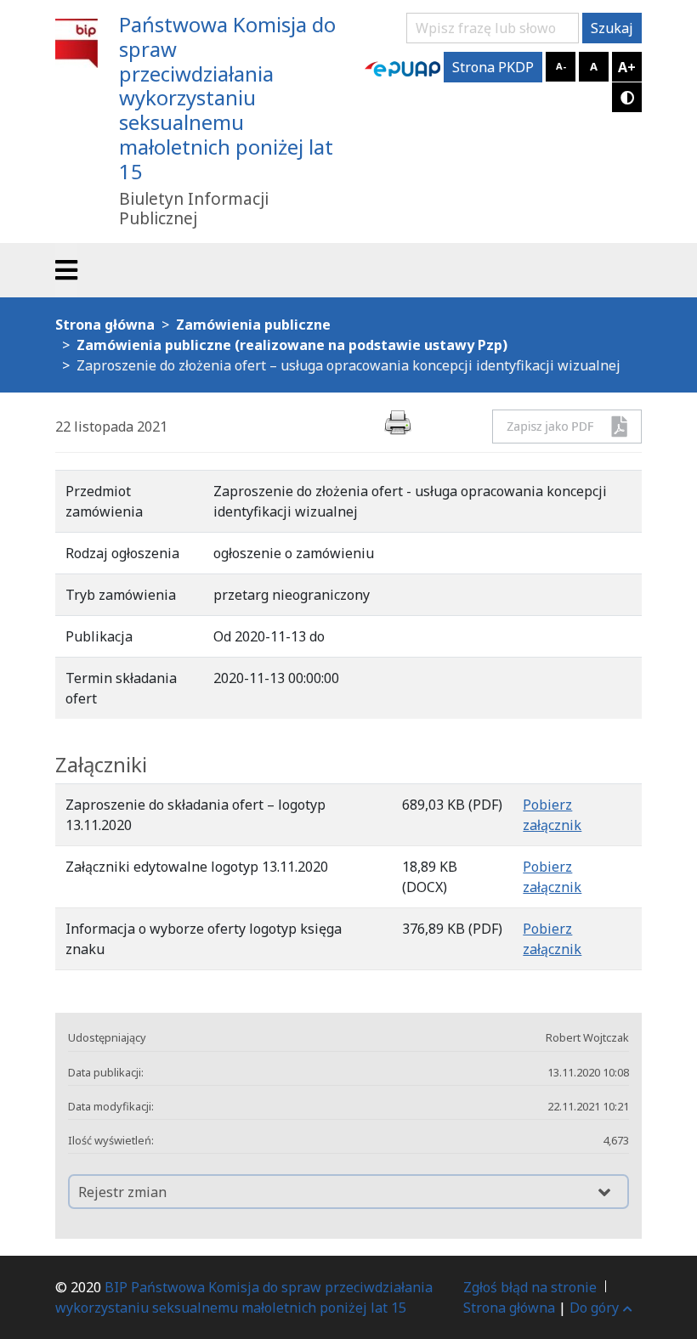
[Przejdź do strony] (402, 67)
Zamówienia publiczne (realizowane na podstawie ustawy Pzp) (291, 345)
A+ (627, 67)
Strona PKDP (493, 67)
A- (561, 65)
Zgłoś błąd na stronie (530, 1287)
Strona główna (509, 1307)
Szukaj (612, 28)
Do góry (594, 1307)
